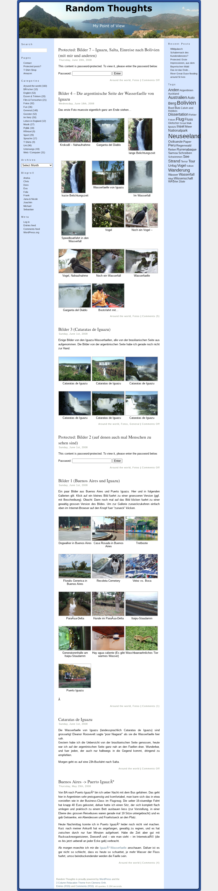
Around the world (32, 86)
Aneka (26, 178)
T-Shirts (27, 142)
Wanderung (179, 170)
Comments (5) (151, 316)
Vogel (181, 165)
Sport (26, 135)
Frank (26, 195)
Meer (188, 126)
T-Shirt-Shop (29, 70)
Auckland (173, 93)
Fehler (192, 114)
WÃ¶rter (173, 181)
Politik (26, 128)
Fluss (189, 119)
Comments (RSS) (85, 886)
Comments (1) (151, 706)
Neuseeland (184, 135)
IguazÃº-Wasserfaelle (113, 847)
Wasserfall (187, 174)
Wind (170, 178)
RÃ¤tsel (27, 131)
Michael (27, 206)
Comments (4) (151, 862)
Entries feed (29, 225)
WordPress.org (31, 232)
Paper (187, 141)
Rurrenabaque (186, 149)
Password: (65, 73)
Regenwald (183, 145)
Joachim (27, 202)
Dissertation (178, 114)
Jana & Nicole (30, 199)
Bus (177, 107)
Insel (180, 126)
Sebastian (28, 209)
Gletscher (173, 123)
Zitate (182, 181)
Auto (191, 97)
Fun (25, 107)
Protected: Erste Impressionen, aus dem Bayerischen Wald (182, 63)
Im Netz (27, 117)
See (186, 157)
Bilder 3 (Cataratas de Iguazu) (84, 329)
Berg (172, 103)
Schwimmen (175, 156)
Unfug (172, 165)
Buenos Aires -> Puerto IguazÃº (86, 781)
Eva (25, 188)
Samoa (173, 153)
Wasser (173, 174)
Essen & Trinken (32, 96)
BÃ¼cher (28, 89)
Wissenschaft (183, 178)
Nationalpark (178, 130)
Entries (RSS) (63, 886)
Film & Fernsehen (32, 100)
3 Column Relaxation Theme (70, 882)
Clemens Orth (98, 882)
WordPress (105, 879)
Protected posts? (32, 66)
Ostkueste (175, 141)
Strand (174, 161)
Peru (172, 145)
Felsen (171, 119)
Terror (184, 161)
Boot (171, 108)
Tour (191, 161)
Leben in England (32, 121)
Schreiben (185, 153)
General (27, 110)
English (27, 93)
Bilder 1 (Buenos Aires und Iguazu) (89, 480)
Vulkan (190, 166)
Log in (26, 222)
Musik (26, 124)
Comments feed (31, 229)
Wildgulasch (176, 49)
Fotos (26, 103)
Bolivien (186, 103)
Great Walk (186, 123)
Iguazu (172, 126)
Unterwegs (29, 149)
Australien (177, 97)
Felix (25, 192)
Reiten (172, 149)
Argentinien (186, 90)
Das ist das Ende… (180, 70)
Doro (26, 185)
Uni (25, 145)
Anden (173, 90)
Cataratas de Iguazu (75, 719)
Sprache (27, 138)
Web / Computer (31, 152)
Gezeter (27, 114)
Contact (27, 63)
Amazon (27, 73)
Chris (26, 181)
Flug (180, 119)
